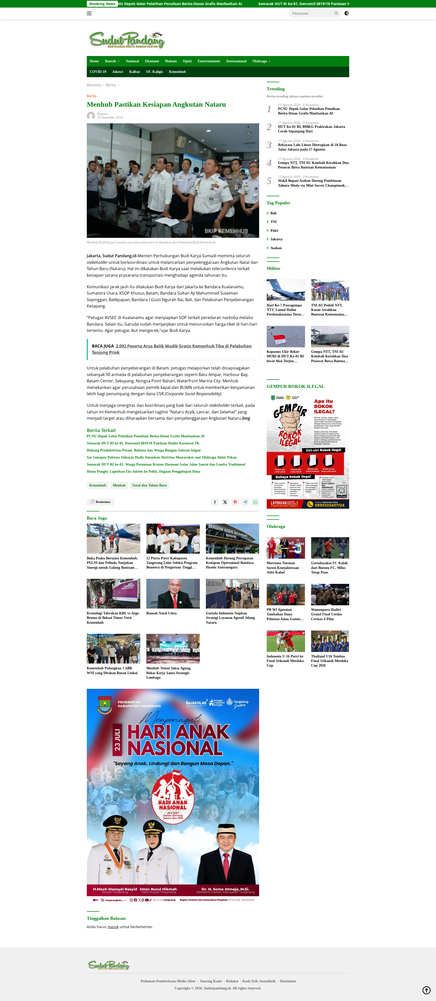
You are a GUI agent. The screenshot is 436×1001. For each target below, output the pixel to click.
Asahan (276, 248)
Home (94, 61)
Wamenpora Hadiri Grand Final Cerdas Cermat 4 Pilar (326, 614)
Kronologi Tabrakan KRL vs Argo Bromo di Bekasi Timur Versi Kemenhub (113, 617)
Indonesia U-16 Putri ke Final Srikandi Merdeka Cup (285, 661)
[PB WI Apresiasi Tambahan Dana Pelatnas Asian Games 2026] (286, 594)
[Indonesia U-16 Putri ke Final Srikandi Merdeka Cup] (286, 641)
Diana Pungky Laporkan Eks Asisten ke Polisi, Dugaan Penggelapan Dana (143, 471)
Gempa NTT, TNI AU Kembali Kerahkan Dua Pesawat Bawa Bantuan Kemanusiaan (313, 165)
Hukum (171, 61)
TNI (273, 222)
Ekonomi (152, 61)
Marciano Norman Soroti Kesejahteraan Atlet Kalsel (283, 567)
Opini (187, 61)
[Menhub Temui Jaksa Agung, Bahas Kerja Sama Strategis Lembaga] (173, 649)
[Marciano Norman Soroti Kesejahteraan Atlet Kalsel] (286, 548)
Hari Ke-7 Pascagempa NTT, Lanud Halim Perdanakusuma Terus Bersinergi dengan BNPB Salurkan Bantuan (286, 310)
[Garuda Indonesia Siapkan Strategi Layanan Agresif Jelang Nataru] (232, 594)
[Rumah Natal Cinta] (173, 594)
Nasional (132, 61)
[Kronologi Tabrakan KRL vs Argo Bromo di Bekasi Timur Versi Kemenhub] (113, 594)
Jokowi (117, 72)
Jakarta (276, 239)
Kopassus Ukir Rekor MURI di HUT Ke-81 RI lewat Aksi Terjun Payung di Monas (285, 357)
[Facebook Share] (215, 502)
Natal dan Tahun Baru (149, 485)
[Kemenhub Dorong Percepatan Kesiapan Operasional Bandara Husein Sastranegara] (232, 539)
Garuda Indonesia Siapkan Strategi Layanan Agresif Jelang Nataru (230, 617)
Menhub (119, 485)
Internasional (236, 61)
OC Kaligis (154, 72)
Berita (92, 96)
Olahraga (260, 61)
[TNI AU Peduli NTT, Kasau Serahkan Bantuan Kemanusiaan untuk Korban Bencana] (330, 290)
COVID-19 (98, 72)
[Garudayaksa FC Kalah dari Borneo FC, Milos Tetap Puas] (330, 548)
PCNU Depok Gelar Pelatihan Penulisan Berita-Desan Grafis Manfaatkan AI (126, 4)
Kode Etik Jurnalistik (259, 981)
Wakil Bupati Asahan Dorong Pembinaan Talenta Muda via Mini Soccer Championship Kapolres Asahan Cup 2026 (313, 183)
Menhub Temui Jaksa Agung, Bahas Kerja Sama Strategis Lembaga (168, 672)
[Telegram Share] (245, 502)
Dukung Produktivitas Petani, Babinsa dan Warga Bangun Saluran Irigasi (144, 450)
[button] (337, 13)
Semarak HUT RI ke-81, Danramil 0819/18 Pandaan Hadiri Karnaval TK (267, 4)
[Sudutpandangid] (128, 39)
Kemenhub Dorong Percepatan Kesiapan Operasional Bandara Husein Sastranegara (230, 562)
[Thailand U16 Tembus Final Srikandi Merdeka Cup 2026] (330, 641)
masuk (113, 926)
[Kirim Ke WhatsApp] (255, 502)
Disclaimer (288, 981)
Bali (273, 213)
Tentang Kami (211, 981)
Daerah (110, 61)
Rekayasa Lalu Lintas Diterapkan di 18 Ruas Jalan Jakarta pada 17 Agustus (312, 147)
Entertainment (209, 61)
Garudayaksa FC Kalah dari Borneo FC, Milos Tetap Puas (329, 567)
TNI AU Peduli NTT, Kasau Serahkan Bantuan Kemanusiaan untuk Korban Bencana (329, 310)
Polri (274, 231)
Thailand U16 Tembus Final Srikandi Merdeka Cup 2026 (329, 661)
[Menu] (90, 13)
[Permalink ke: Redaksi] (91, 115)
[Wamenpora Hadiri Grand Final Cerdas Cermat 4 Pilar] (330, 594)
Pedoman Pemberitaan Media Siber (168, 981)
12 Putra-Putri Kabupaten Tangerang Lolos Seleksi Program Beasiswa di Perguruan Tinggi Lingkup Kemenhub (172, 563)
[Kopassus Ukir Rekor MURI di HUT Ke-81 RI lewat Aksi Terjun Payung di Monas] (286, 336)
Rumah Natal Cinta (161, 613)
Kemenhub (177, 72)
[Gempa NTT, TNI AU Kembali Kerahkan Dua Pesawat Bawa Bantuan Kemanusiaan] (330, 336)
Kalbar (134, 72)
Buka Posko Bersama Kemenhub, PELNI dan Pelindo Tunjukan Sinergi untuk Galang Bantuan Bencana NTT (112, 563)
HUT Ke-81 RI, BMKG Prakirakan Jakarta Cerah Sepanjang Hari (311, 129)
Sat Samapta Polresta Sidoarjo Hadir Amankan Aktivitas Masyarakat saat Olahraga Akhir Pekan (162, 457)
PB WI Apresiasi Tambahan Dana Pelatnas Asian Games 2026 (283, 615)
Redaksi (102, 114)
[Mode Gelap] (346, 13)
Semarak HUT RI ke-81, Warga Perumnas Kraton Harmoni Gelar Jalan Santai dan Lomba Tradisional (166, 464)
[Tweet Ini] (225, 502)
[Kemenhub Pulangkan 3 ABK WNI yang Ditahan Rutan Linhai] (113, 649)
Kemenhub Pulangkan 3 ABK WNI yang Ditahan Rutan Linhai (112, 670)
